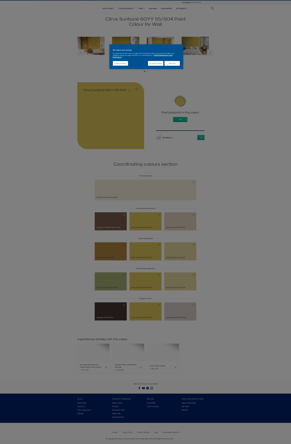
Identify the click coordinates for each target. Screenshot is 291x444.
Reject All (172, 63)
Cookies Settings (120, 63)
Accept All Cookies (155, 63)
